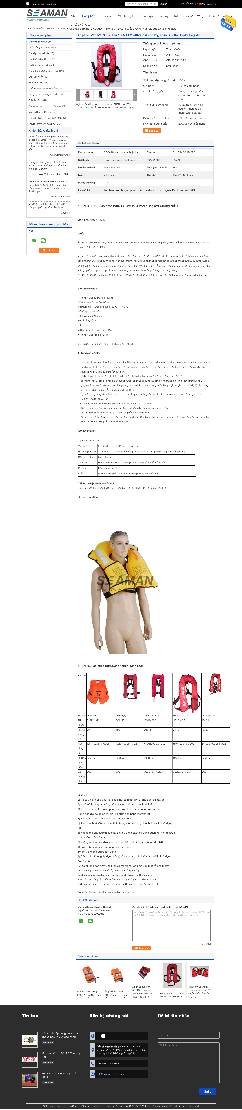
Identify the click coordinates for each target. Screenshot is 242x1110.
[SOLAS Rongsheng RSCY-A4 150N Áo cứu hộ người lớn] (89, 974)
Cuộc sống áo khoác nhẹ (42, 47)
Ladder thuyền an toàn (40, 65)
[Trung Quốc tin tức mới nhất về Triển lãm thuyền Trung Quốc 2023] (29, 1079)
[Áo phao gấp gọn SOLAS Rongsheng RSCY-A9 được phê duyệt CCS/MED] (144, 972)
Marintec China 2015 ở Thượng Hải (61, 1055)
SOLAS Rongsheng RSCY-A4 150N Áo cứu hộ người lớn (89, 995)
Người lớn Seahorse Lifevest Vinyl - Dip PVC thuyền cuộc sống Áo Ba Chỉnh (199, 991)
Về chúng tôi (126, 16)
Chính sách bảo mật (53, 1106)
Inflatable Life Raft (38, 82)
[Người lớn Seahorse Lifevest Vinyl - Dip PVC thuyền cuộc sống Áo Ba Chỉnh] (200, 972)
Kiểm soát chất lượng (188, 16)
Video (108, 16)
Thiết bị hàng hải (37, 100)
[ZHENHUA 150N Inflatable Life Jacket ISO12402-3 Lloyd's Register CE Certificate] (106, 64)
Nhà (74, 16)
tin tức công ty (80, 24)
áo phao (131, 892)
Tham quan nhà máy (154, 16)
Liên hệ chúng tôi (221, 16)
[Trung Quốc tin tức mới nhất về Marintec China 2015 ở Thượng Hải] (29, 1059)
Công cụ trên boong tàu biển (43, 94)
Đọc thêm (48, 1042)
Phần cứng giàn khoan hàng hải (45, 106)
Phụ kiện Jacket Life (39, 53)
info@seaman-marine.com (45, 3)
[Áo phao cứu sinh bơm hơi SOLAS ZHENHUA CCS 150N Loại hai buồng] (172, 975)
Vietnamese (208, 3)
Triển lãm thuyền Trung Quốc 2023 (59, 1075)
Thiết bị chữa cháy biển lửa (43, 88)
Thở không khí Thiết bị (40, 59)
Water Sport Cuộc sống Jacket (44, 70)
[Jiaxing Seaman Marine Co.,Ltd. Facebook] (103, 1035)
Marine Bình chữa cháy (41, 112)
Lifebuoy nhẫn (36, 76)
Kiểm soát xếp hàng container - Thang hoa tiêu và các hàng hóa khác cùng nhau (61, 1035)
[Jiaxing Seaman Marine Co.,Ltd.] (47, 14)
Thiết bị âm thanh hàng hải (42, 123)
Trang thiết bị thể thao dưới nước (46, 117)
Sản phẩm (89, 16)
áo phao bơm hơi (98, 892)
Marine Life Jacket (56, 28)
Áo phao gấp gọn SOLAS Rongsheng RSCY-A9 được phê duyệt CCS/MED (142, 991)
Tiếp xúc (153, 130)
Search (163, 3)
